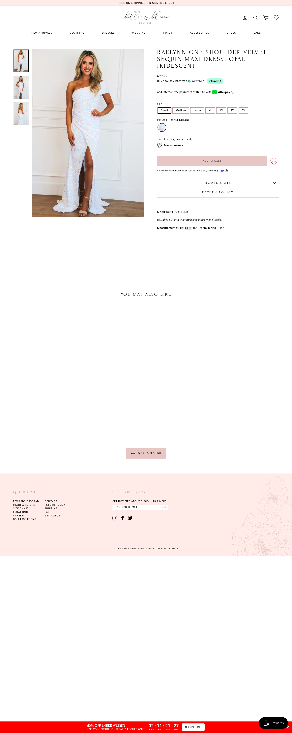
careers (19, 515)
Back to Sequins (148, 453)
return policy (55, 505)
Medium (181, 110)
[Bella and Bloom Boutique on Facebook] (122, 518)
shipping (51, 508)
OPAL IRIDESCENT (162, 127)
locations (20, 512)
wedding (139, 32)
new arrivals (41, 32)
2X (232, 110)
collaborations (24, 519)
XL (210, 110)
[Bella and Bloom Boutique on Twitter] (130, 518)
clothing (77, 32)
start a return (24, 505)
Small (164, 110)
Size (160, 104)
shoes (231, 32)
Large (197, 110)
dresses (108, 32)
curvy (167, 32)
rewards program (26, 501)
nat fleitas (171, 548)
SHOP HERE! (193, 727)
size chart (21, 508)
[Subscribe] (164, 507)
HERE (188, 228)
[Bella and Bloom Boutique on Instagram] (114, 518)
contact (51, 501)
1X (221, 110)
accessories (199, 32)
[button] (218, 81)
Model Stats (218, 183)
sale (257, 32)
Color (173, 120)
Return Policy (218, 192)
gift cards (52, 515)
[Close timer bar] (287, 727)
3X (243, 110)
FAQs (48, 512)
